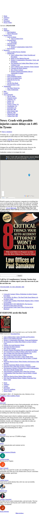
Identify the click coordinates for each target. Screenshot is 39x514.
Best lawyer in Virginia (6, 461)
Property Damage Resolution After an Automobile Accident (21, 72)
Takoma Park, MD (12, 114)
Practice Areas (8, 35)
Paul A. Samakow (7, 131)
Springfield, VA (11, 108)
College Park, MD (12, 116)
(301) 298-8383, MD (18, 287)
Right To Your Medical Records (20, 58)
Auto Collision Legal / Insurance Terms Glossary (25, 66)
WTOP (10, 139)
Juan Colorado (4, 468)
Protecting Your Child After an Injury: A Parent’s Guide (19, 366)
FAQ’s (9, 81)
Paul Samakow (11, 32)
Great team (3, 492)
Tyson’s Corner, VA (13, 104)
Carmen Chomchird (5, 499)
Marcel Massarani (12, 33)
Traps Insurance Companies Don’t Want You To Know (19, 371)
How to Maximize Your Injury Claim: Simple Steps (18, 356)
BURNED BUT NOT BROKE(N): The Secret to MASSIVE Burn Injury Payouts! (18, 304)
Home (5, 16)
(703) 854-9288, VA (6, 287)
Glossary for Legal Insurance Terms (14, 345)
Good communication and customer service (12, 445)
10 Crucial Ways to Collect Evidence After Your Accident (20, 351)
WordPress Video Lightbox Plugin (10, 396)
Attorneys (6, 17)
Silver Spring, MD (12, 111)
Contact (6, 19)
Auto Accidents (11, 37)
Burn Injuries (11, 48)
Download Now (15, 334)
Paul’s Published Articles (14, 76)
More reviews (19, 513)
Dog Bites (14, 42)
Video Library (11, 75)
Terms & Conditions (9, 389)
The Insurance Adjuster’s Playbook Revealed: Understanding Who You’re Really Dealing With (21, 369)
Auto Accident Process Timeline (16, 52)
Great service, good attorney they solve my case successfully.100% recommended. (17, 482)
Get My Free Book (12, 83)
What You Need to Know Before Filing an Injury (18, 376)
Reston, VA (10, 103)
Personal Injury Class (13, 84)
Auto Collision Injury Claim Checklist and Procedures (19, 337)
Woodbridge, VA (12, 106)
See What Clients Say (13, 88)
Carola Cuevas (4, 480)
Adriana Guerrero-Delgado (8, 452)
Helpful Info (10, 53)
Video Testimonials (12, 89)
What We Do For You (13, 80)
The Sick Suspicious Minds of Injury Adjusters (17, 365)
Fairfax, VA (10, 101)
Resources (7, 50)
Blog (5, 91)
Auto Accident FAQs (17, 38)
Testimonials (7, 86)
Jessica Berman (4, 511)
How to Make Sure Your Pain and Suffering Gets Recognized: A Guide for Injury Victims (18, 354)
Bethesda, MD (11, 112)
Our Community (8, 94)
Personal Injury (11, 40)
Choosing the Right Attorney (19, 68)
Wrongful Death (12, 43)
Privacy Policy (8, 22)
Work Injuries (11, 45)
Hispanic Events (12, 98)
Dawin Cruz (3, 490)
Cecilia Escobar (4, 459)
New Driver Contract (17, 70)
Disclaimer (7, 21)
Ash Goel (3, 403)
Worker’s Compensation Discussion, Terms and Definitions (21, 340)
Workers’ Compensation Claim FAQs (21, 47)
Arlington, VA (11, 99)
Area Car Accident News (14, 78)
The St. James (11, 96)
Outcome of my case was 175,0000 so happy (13, 436)
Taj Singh (3, 434)
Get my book (11, 208)
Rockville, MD (11, 109)
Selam (2, 443)
